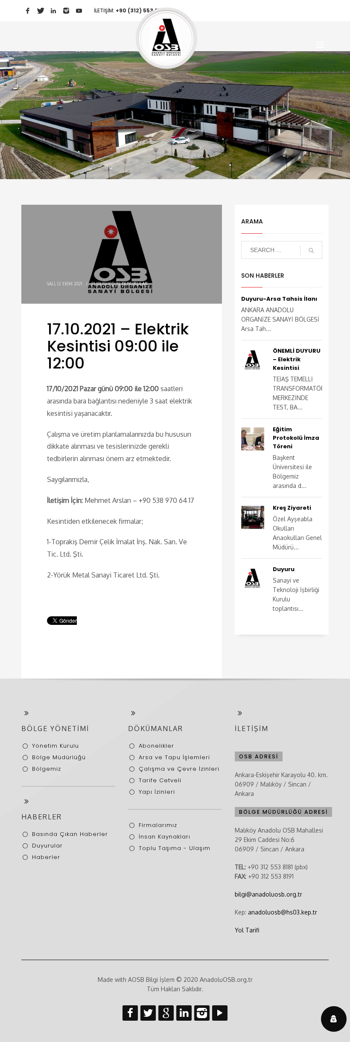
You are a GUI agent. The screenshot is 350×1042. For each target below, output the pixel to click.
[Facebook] (27, 10)
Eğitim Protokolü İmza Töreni (296, 437)
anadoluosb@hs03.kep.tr (282, 912)
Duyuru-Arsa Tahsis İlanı (279, 299)
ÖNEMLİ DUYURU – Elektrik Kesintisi (297, 359)
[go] (311, 250)
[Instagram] (66, 10)
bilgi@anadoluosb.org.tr (268, 894)
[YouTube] (79, 10)
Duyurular (135, 283)
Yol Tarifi (247, 930)
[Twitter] (40, 10)
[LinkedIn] (53, 10)
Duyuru (284, 569)
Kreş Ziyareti (292, 508)
